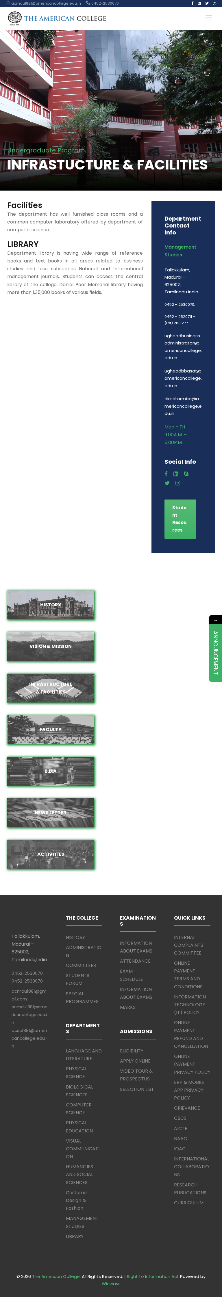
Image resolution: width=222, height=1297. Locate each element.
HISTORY (75, 937)
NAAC (180, 1138)
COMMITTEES (81, 965)
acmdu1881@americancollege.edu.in (29, 1014)
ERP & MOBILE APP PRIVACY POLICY (189, 1090)
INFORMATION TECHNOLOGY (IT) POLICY (190, 1005)
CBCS (180, 1118)
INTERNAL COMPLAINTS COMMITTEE (188, 945)
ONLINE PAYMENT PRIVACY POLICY (192, 1064)
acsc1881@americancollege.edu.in (29, 1038)
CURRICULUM (189, 1202)
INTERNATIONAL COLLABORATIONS (191, 1167)
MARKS (128, 1007)
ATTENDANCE (135, 961)
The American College (56, 1276)
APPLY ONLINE (135, 1061)
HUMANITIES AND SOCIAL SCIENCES (79, 1174)
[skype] (186, 474)
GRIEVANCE (187, 1108)
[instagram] (214, 3)
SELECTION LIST (137, 1089)
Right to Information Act (153, 1276)
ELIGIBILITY (131, 1051)
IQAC (180, 1148)
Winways (111, 1284)
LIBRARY (75, 1236)
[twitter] (207, 3)
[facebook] (192, 3)
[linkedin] (199, 3)
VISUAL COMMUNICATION (82, 1149)
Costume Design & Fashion (76, 1200)
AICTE (180, 1128)
